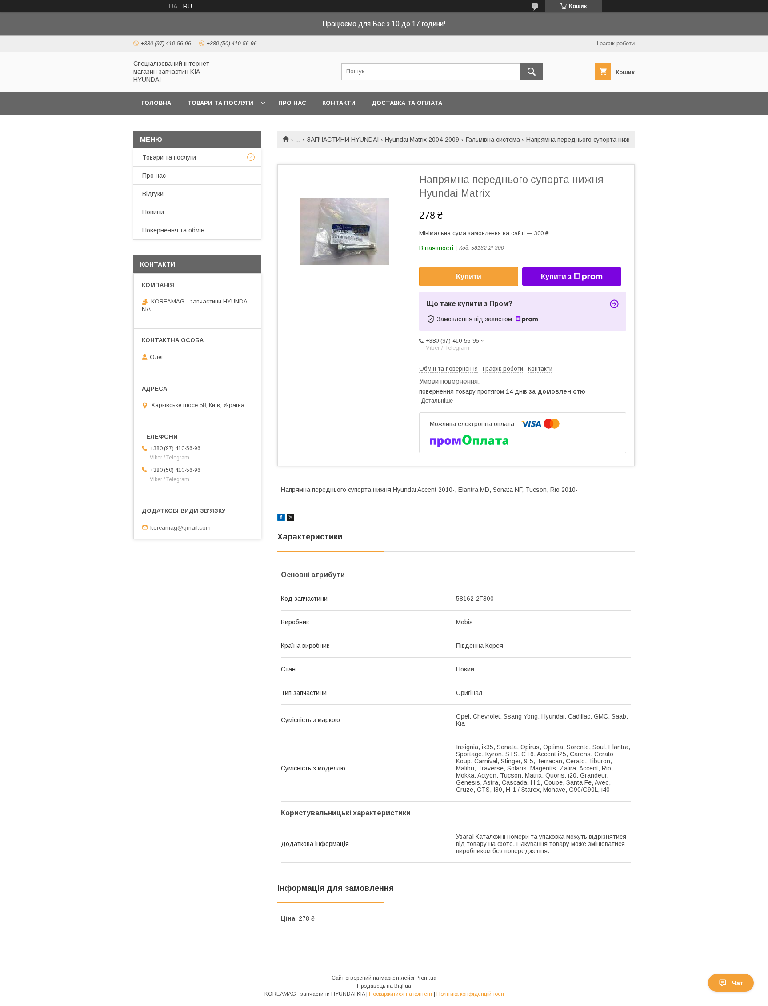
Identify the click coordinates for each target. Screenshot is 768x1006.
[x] (290, 518)
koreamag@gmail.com (180, 527)
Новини (153, 212)
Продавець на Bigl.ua (384, 986)
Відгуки (153, 193)
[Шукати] (531, 71)
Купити (468, 276)
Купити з (556, 276)
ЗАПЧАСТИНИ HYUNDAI (343, 139)
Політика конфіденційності (470, 994)
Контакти (339, 103)
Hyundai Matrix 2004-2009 (422, 139)
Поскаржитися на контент (400, 994)
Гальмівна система (493, 139)
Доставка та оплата (407, 103)
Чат (737, 982)
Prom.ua (426, 978)
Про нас (292, 103)
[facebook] (281, 518)
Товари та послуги (220, 103)
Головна (156, 103)
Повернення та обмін (173, 230)
